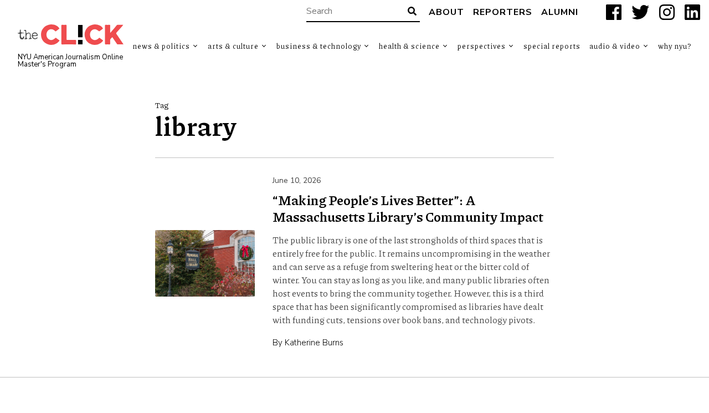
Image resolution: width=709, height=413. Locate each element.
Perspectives (482, 46)
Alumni (559, 12)
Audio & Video (614, 46)
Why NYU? (674, 46)
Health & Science (409, 46)
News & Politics (161, 46)
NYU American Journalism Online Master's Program (70, 61)
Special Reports (551, 46)
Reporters (502, 12)
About (446, 12)
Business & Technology (318, 46)
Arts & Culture (233, 46)
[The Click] (71, 34)
